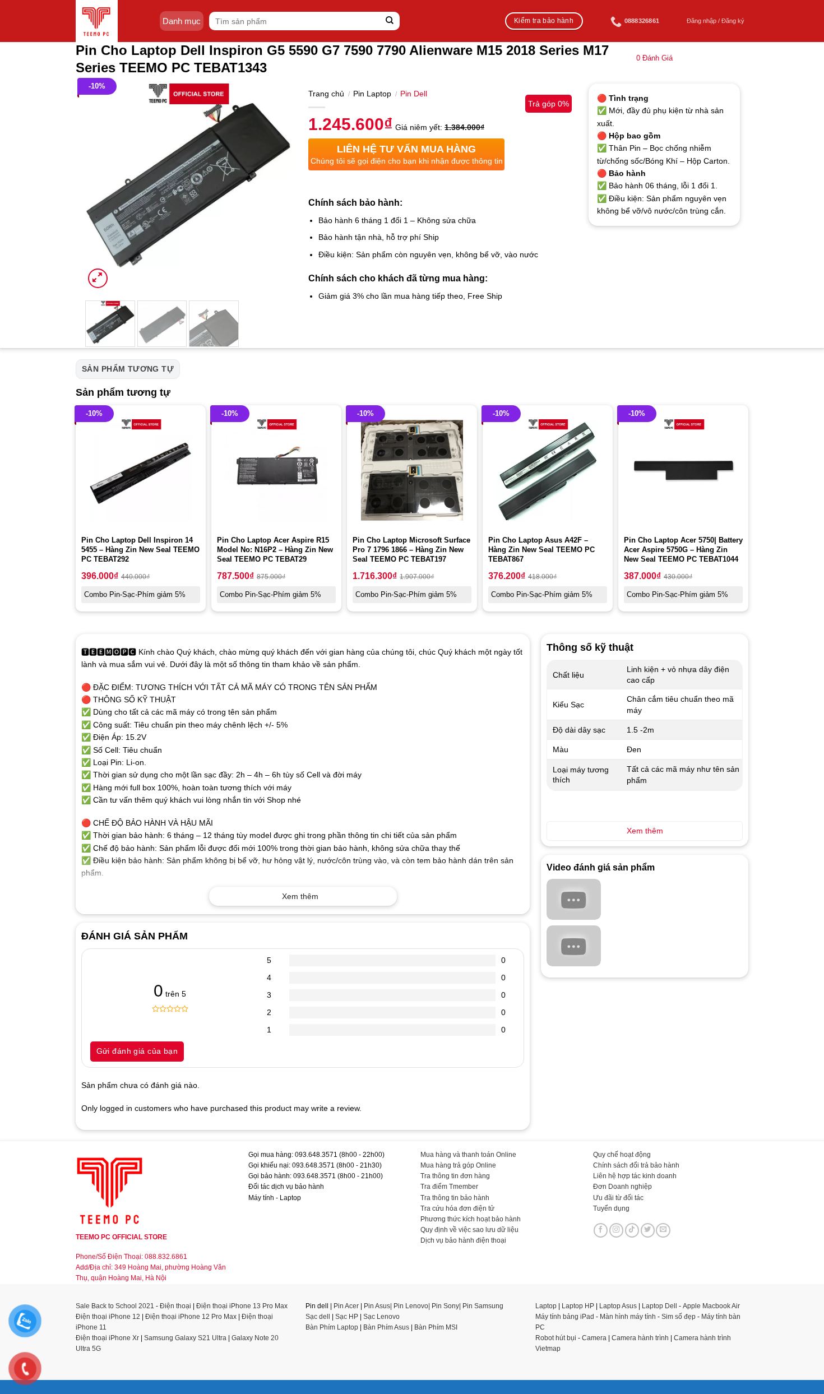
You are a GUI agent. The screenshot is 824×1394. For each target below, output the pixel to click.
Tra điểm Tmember (449, 1187)
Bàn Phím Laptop (331, 1327)
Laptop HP (578, 1306)
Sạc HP (346, 1317)
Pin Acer (346, 1306)
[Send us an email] (663, 1230)
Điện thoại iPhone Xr (107, 1338)
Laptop (546, 1306)
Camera (594, 1338)
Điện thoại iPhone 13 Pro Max (242, 1306)
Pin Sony (445, 1306)
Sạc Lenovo (381, 1317)
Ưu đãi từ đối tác (618, 1198)
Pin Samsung (482, 1306)
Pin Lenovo (411, 1306)
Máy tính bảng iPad (564, 1317)
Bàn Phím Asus (387, 1327)
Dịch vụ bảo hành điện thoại (463, 1240)
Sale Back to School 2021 (115, 1306)
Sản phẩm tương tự (128, 368)
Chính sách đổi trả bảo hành (636, 1165)
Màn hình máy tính (628, 1317)
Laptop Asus (618, 1306)
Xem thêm (300, 896)
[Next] (273, 187)
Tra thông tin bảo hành (454, 1198)
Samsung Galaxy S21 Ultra (185, 1338)
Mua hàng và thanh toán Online (468, 1155)
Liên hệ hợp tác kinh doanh (635, 1176)
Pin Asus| (379, 1306)
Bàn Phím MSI (435, 1327)
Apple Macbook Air (711, 1306)
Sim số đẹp (678, 1317)
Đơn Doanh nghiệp (622, 1187)
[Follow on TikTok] (632, 1230)
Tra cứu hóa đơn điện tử (457, 1208)
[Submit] (390, 21)
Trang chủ (326, 93)
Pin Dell (413, 93)
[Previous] (102, 187)
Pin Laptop (372, 93)
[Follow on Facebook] (601, 1230)
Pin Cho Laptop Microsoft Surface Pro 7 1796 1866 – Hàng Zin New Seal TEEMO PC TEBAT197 (411, 549)
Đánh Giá (654, 58)
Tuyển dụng (611, 1208)
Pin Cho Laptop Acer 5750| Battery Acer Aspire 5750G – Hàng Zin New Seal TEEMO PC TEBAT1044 (683, 549)
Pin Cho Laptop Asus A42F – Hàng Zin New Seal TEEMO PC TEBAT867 (541, 549)
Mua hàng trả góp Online (458, 1165)
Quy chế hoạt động (622, 1155)
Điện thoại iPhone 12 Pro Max (191, 1317)
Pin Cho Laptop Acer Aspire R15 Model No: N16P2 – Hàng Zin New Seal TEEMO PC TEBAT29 (275, 549)
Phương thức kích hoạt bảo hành (470, 1219)
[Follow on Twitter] (648, 1230)
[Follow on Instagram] (616, 1230)
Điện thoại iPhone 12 (108, 1317)
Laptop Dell (659, 1306)
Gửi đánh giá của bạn (137, 1050)
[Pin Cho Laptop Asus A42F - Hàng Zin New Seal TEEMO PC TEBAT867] (548, 470)
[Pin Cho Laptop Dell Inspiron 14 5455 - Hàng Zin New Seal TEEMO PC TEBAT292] (141, 470)
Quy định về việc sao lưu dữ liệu (469, 1230)
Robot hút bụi (555, 1338)
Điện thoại (175, 1306)
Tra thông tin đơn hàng (455, 1176)
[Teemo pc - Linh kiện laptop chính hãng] (97, 21)
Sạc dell (317, 1317)
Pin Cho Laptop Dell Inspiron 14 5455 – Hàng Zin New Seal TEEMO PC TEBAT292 (140, 549)
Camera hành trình (640, 1338)
